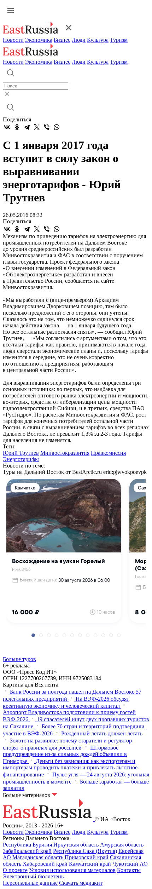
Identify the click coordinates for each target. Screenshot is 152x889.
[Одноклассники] (17, 127)
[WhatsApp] (56, 127)
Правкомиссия (108, 453)
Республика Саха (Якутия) (85, 851)
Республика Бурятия (27, 845)
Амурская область (122, 845)
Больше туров (19, 659)
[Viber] (46, 127)
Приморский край (87, 857)
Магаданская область (37, 857)
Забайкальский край (27, 851)
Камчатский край (90, 864)
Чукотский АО (130, 864)
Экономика (38, 40)
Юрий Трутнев (21, 453)
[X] (37, 127)
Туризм (119, 40)
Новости (13, 40)
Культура (98, 40)
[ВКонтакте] (7, 127)
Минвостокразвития (64, 453)
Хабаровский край (45, 864)
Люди (79, 40)
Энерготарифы (21, 459)
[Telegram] (27, 127)
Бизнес (62, 40)
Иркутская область (76, 845)
